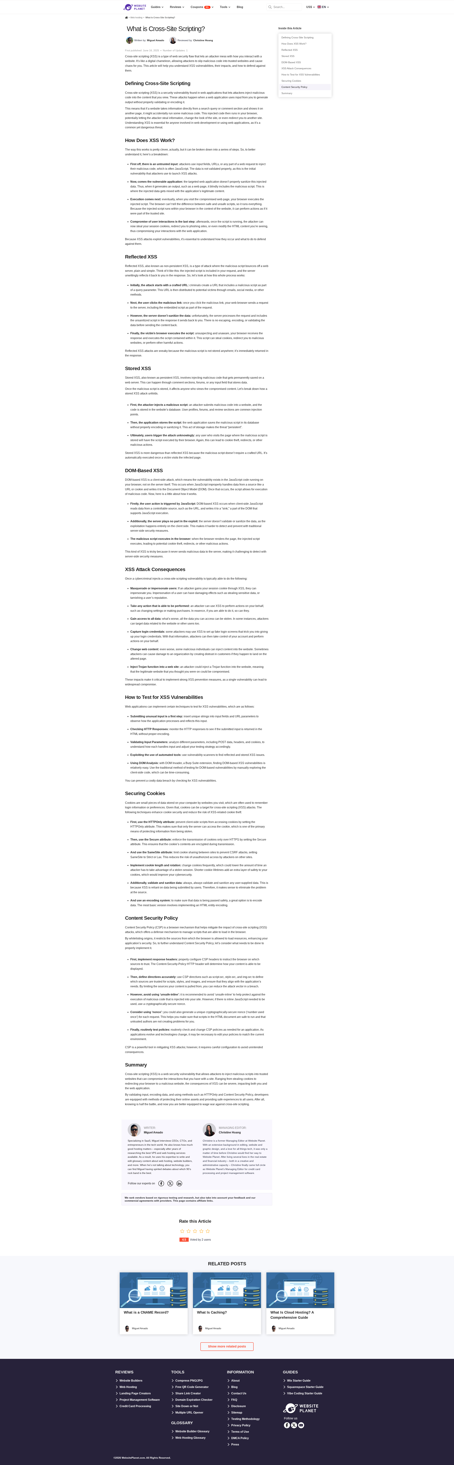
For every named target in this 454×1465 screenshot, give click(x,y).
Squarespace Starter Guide (305, 1386)
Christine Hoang (203, 40)
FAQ (234, 1399)
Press (235, 1444)
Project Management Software (140, 1399)
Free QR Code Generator (192, 1386)
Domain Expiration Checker (193, 1399)
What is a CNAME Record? (146, 1312)
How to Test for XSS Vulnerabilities (300, 74)
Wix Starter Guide (299, 1380)
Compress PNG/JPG (189, 1380)
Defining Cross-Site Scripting (297, 37)
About (235, 1380)
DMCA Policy (240, 1438)
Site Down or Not (186, 1406)
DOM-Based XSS (291, 62)
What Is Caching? (212, 1312)
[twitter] (294, 1425)
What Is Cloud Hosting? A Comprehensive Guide (292, 1314)
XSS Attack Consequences (296, 68)
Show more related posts (227, 1346)
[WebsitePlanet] (126, 18)
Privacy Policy (240, 1425)
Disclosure (238, 1406)
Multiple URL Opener (189, 1412)
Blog (234, 1386)
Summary (286, 93)
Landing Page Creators (135, 1393)
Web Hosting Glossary (190, 1437)
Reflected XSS (289, 49)
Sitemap (236, 1412)
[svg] (161, 1183)
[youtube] (301, 1425)
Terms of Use (240, 1431)
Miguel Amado (155, 40)
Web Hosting (128, 1386)
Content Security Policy (294, 87)
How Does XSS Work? (293, 43)
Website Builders (131, 1380)
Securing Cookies (291, 80)
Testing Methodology (245, 1418)
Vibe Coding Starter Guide (304, 1393)
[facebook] (287, 1425)
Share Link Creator (188, 1393)
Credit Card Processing (135, 1406)
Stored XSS (287, 56)
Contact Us (238, 1393)
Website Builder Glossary (192, 1431)
